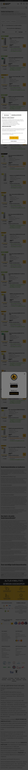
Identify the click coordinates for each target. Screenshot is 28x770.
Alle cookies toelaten (14, 137)
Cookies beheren (14, 141)
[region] (14, 127)
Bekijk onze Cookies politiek (6, 126)
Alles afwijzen (6, 115)
